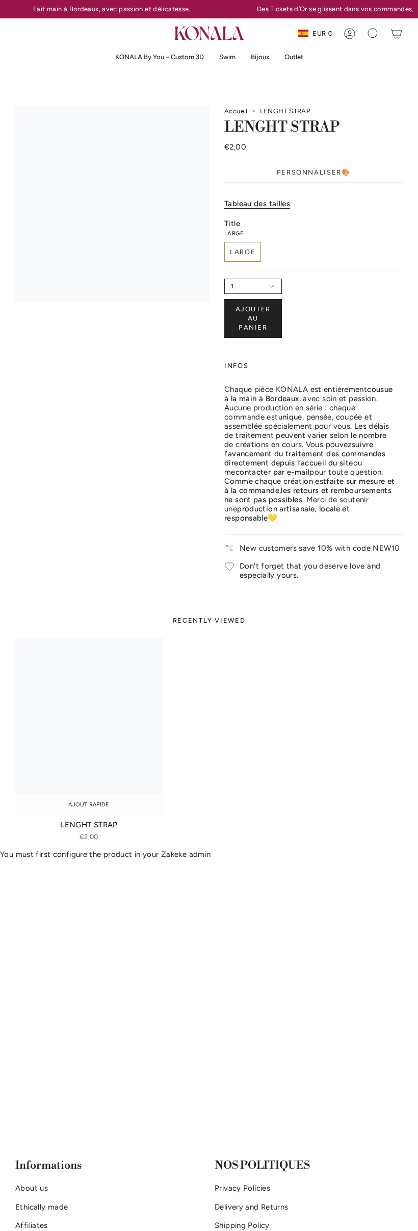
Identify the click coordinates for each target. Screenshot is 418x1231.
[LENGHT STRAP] (89, 726)
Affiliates (31, 1225)
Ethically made (41, 1207)
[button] (227, 57)
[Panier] (396, 33)
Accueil (236, 111)
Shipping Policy (242, 1225)
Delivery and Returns (252, 1207)
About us (31, 1188)
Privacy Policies (242, 1188)
